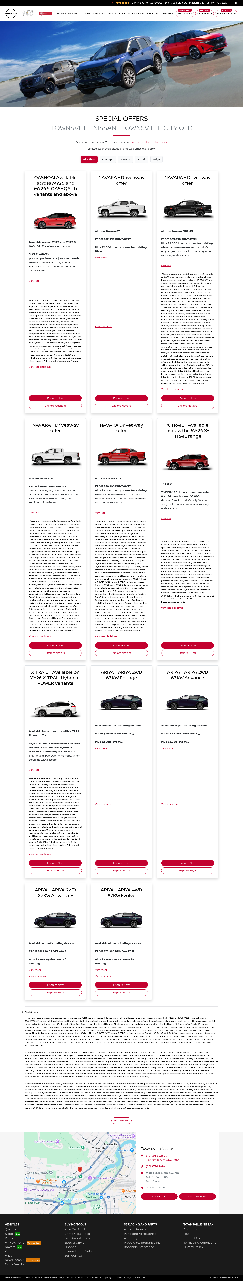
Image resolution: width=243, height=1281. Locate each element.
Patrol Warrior (15, 1264)
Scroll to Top (121, 1120)
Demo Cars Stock (77, 1234)
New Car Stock (75, 1229)
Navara (10, 1247)
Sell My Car (185, 13)
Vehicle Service (135, 1229)
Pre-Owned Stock (77, 1238)
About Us (190, 1229)
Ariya (8, 1256)
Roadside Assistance (139, 1247)
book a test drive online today (149, 142)
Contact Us (159, 1196)
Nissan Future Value (79, 1251)
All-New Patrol (15, 1243)
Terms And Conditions (199, 1243)
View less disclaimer (40, 367)
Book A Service (226, 13)
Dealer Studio (230, 1277)
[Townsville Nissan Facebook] (232, 3)
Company (165, 13)
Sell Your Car (73, 1256)
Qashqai (11, 1229)
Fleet (187, 1234)
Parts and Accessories (140, 1234)
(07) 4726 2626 (218, 3)
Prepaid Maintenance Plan (143, 1243)
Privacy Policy (193, 1247)
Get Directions (197, 1196)
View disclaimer (103, 326)
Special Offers (117, 13)
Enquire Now (55, 398)
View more (101, 257)
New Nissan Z (14, 1260)
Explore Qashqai (55, 405)
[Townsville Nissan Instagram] (236, 3)
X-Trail (9, 1234)
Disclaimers (31, 1012)
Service (150, 13)
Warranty (130, 1238)
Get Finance (204, 13)
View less (34, 281)
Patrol (9, 1238)
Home (87, 13)
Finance (70, 1247)
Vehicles (97, 13)
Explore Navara (121, 405)
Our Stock (134, 13)
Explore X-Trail (188, 652)
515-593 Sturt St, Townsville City (186, 3)
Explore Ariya (121, 870)
